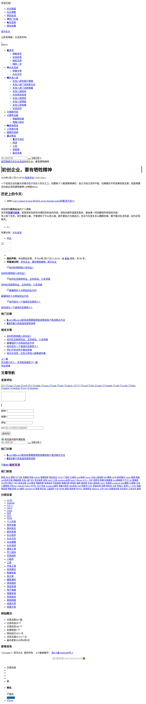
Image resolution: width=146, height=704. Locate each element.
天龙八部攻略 (19, 105)
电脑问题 (65, 483)
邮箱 (4, 416)
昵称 (4, 411)
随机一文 (17, 64)
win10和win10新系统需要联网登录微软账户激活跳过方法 (36, 320)
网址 (3, 422)
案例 (139, 489)
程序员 (109, 486)
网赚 (102, 480)
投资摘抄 (11, 569)
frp (33, 489)
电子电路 (11, 590)
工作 (102, 489)
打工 (127, 480)
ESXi (134, 486)
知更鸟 (85, 486)
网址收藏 (11, 26)
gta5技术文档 (7, 480)
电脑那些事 (18, 119)
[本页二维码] (10, 700)
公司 (114, 486)
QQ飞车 (18, 477)
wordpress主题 (64, 480)
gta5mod (28, 489)
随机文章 (17, 60)
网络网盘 (11, 600)
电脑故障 (17, 480)
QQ (3, 428)
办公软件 (11, 535)
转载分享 (17, 71)
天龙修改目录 (19, 95)
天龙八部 (26, 480)
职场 (14, 489)
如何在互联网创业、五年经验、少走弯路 (21, 285)
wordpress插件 (52, 486)
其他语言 (11, 528)
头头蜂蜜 (11, 542)
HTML (33, 486)
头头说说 (19, 161)
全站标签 (17, 57)
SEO (39, 486)
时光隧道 (11, 9)
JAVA (106, 489)
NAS (90, 486)
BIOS (8, 477)
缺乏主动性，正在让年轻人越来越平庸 (26, 353)
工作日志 (132, 489)
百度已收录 (13, 212)
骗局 (79, 483)
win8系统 (81, 477)
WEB (9, 518)
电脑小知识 (18, 122)
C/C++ (85, 480)
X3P (57, 489)
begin (72, 480)
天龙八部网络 (19, 101)
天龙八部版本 (19, 91)
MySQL (79, 489)
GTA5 (60, 477)
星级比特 (97, 486)
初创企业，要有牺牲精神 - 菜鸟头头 (39, 262)
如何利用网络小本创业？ (13, 273)
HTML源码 (64, 489)
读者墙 (16, 149)
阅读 (15, 142)
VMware (78, 480)
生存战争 (38, 480)
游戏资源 (11, 586)
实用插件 (11, 556)
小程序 (10, 559)
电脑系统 (11, 593)
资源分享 (11, 603)
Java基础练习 (118, 480)
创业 (9, 238)
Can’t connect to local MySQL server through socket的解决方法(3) (43, 201)
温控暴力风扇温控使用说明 (21, 323)
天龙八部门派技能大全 (24, 84)
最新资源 (14, 464)
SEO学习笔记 (7, 483)
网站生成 (11, 15)
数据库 (135, 480)
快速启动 (48, 483)
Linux (128, 477)
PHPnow (13, 486)
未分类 (10, 576)
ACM (114, 477)
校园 (31, 477)
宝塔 (45, 480)
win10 (50, 480)
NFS (32, 480)
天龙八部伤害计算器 (23, 81)
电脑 (10, 489)
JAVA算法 (31, 483)
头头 (67, 258)
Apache (37, 477)
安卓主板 (22, 483)
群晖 (13, 477)
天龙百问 (17, 108)
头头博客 (11, 12)
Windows (95, 489)
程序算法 (121, 477)
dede (79, 486)
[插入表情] (1, 405)
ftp (130, 480)
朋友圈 (72, 489)
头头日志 (17, 74)
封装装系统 (114, 489)
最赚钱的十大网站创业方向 (15, 296)
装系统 (84, 483)
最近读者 (17, 153)
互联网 (109, 483)
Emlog (27, 486)
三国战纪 (50, 489)
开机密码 (57, 483)
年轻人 (120, 486)
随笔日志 (10, 161)
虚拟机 (73, 483)
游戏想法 (87, 489)
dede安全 (73, 486)
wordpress (116, 483)
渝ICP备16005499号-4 (62, 653)
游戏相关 (11, 583)
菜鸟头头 (5, 31)
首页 (3, 161)
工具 (15, 146)
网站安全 (53, 477)
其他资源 (11, 532)
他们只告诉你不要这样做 (19, 350)
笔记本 (43, 489)
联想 (3, 477)
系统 (103, 486)
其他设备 (11, 525)
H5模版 (132, 483)
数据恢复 (44, 477)
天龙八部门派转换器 (23, 88)
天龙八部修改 (19, 98)
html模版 (125, 483)
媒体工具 (11, 549)
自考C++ (127, 486)
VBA (16, 483)
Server (88, 477)
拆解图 (26, 477)
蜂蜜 (133, 477)
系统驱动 (11, 597)
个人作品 (11, 521)
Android (20, 486)
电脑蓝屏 (40, 483)
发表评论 (29, 178)
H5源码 (73, 477)
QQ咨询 (11, 697)
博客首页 (17, 54)
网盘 (138, 477)
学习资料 (11, 552)
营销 (37, 489)
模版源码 (11, 579)
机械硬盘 (108, 480)
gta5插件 (20, 489)
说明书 (96, 480)
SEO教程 (107, 477)
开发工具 (11, 566)
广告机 (66, 477)
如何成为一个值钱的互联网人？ (17, 307)
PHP (91, 480)
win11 (102, 483)
